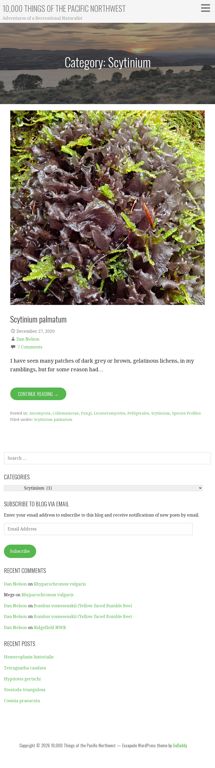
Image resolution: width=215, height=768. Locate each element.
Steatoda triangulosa (24, 689)
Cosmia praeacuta (22, 700)
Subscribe (20, 551)
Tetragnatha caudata (25, 667)
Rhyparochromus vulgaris (60, 584)
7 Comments (30, 347)
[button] (207, 8)
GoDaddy (180, 745)
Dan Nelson (28, 339)
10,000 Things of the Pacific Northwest (64, 8)
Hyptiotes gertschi (22, 678)
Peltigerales (138, 413)
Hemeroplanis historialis (28, 656)
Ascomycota (40, 413)
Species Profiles (186, 413)
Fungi (86, 413)
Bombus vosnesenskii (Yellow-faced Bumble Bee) (83, 605)
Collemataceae (66, 413)
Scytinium (160, 413)
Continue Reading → (38, 393)
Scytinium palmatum (38, 319)
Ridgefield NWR (50, 627)
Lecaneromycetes (109, 413)
